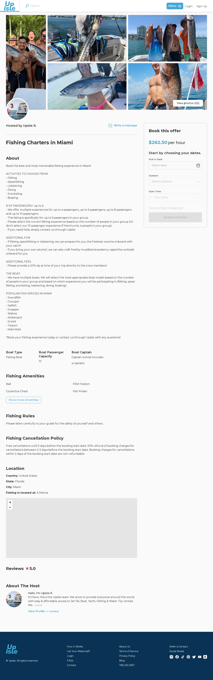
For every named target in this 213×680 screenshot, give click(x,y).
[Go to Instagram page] (171, 657)
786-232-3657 (127, 665)
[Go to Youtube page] (200, 657)
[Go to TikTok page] (183, 657)
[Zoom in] (10, 502)
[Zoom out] (10, 507)
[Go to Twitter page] (194, 657)
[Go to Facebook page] (177, 657)
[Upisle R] (17, 109)
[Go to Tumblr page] (205, 657)
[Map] (71, 528)
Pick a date (155, 159)
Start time (155, 191)
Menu (172, 5)
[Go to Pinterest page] (188, 657)
